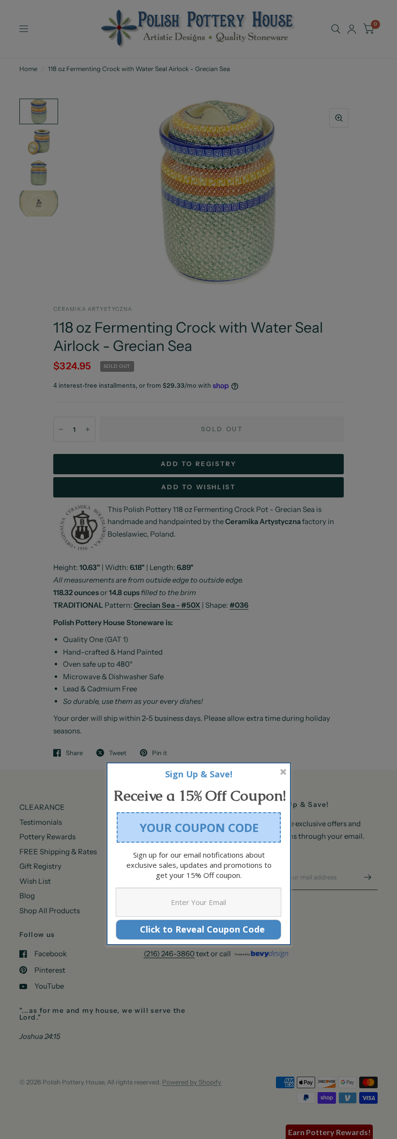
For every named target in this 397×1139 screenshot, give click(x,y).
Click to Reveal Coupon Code (199, 929)
